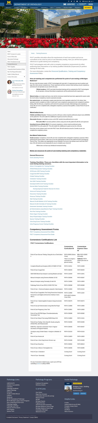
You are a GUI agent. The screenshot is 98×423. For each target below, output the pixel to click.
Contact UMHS (34, 417)
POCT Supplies (11, 66)
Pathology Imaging (12, 404)
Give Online (39, 392)
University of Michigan (42, 410)
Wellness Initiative (41, 385)
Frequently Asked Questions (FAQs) (16, 69)
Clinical (16, 7)
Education (24, 7)
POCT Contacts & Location (14, 54)
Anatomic (8, 7)
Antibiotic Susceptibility (13, 385)
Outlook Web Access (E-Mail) (72, 404)
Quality (58, 7)
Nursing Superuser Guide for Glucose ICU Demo (46, 188)
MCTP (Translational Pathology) (15, 399)
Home (9, 51)
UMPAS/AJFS (11, 383)
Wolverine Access (40, 411)
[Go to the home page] (8, 3)
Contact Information (12, 76)
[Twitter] (71, 1)
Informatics (44, 7)
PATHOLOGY (28, 4)
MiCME (38, 399)
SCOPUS (67, 409)
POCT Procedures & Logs (14, 61)
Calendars (10, 386)
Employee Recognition (42, 383)
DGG (52, 7)
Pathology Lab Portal (12, 406)
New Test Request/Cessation (14, 71)
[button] (69, 4)
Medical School (40, 397)
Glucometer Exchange (13, 59)
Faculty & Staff (67, 7)
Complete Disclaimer (12, 417)
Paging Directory (40, 403)
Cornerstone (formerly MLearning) (45, 396)
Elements (9, 392)
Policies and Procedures (13, 407)
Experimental (33, 7)
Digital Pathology (11, 390)
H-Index (67, 402)
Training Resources (12, 64)
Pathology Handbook (12, 388)
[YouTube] (77, 1)
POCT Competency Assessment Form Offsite (42, 232)
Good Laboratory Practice (37, 157)
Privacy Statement (24, 417)
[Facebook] (69, 1)
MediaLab (9, 397)
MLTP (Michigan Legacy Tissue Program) (18, 400)
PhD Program (10, 409)
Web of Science (69, 411)
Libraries (9, 395)
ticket (38, 363)
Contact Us (76, 393)
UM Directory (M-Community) (44, 404)
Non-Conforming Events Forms (15, 402)
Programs (77, 7)
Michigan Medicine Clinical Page (45, 406)
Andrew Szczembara (17, 90)
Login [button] (91, 1)
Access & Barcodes (12, 56)
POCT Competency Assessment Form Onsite (42, 234)
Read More (83, 393)
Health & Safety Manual (13, 74)
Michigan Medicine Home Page (44, 408)
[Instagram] (74, 1)
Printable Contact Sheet (71, 406)
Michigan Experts (40, 401)
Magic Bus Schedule (41, 394)
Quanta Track (10, 411)
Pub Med (67, 408)
